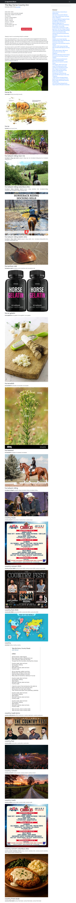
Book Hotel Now (26, 29)
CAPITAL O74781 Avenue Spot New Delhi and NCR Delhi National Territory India (61, 48)
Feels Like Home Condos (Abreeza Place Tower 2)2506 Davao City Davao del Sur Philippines (60, 16)
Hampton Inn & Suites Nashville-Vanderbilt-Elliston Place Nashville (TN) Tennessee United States (61, 40)
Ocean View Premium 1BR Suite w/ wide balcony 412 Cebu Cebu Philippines (60, 52)
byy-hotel (18, 7)
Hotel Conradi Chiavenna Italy (59, 32)
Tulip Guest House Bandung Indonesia (61, 30)
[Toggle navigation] (69, 1)
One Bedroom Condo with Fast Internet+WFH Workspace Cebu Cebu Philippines (60, 75)
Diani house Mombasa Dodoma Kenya (61, 54)
